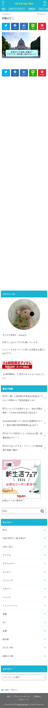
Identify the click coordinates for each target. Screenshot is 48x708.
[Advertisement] (24, 183)
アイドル (7, 555)
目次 (3, 9)
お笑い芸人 (8, 546)
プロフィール (24, 700)
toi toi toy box (24, 3)
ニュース (7, 597)
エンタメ (7, 572)
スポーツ (7, 588)
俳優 (5, 614)
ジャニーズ (8, 580)
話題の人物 (8, 656)
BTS (5, 530)
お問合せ (32, 9)
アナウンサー (9, 563)
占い (5, 622)
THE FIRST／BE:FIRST (14, 538)
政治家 (6, 639)
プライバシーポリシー (17, 9)
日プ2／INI (8, 647)
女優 (5, 631)
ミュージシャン (10, 605)
